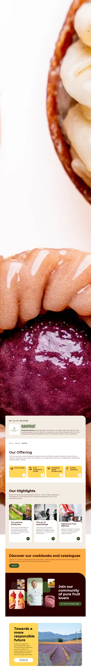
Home (11, 443)
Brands (17, 443)
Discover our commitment (23, 660)
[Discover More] (28, 538)
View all (14, 565)
